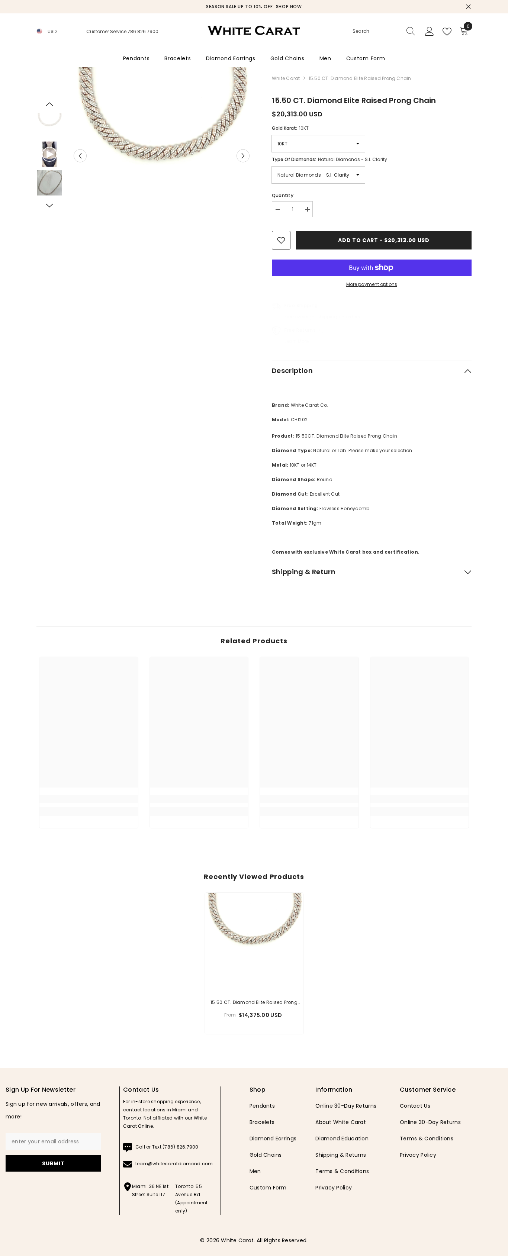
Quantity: (283, 195)
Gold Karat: (290, 128)
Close (468, 7)
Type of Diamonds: (329, 159)
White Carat (286, 78)
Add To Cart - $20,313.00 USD (384, 240)
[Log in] (429, 31)
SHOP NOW (289, 6)
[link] (88, 799)
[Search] (384, 31)
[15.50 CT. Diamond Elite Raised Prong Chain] (254, 942)
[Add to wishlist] (281, 240)
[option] (254, 6)
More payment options (371, 284)
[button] (80, 155)
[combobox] (377, 31)
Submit (53, 1163)
